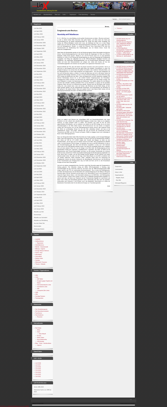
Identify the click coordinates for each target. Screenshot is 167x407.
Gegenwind (118, 166)
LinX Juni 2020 (38, 171)
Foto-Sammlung (83, 14)
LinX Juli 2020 (38, 168)
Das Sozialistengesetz (41, 309)
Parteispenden (39, 298)
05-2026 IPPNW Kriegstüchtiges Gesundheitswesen (121, 145)
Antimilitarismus (39, 245)
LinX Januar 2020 (39, 186)
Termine (93, 14)
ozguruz (39, 345)
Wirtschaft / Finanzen (41, 262)
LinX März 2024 (38, 80)
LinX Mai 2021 (38, 143)
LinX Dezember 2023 (40, 88)
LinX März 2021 (38, 148)
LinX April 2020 (38, 177)
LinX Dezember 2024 (40, 65)
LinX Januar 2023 (39, 105)
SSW (36, 292)
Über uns (57, 14)
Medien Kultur (39, 258)
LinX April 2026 (38, 31)
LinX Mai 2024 (38, 74)
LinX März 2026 (38, 34)
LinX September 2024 (40, 71)
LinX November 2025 (40, 45)
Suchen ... (115, 19)
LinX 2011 (38, 376)
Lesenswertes (119, 169)
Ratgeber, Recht (120, 177)
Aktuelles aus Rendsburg (41, 220)
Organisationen (119, 175)
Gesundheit (38, 256)
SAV (38, 288)
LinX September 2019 (40, 194)
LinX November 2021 (40, 131)
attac (36, 275)
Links (64, 14)
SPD (36, 294)
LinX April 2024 (38, 77)
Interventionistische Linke (44, 284)
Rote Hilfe (118, 180)
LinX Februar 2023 (39, 103)
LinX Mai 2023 (38, 94)
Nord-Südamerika (42, 339)
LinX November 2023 (40, 91)
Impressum (73, 14)
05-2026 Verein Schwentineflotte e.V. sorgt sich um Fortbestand (123, 129)
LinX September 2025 (40, 51)
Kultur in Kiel (118, 172)
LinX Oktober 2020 (39, 163)
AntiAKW (37, 239)
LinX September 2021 (40, 137)
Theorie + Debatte (40, 264)
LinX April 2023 (38, 97)
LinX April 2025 (38, 54)
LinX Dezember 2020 (40, 157)
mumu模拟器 (8, 406)
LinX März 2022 (38, 120)
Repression (40, 243)
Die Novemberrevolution (42, 311)
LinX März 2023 (38, 100)
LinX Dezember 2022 (40, 108)
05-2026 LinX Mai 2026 (122, 88)
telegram (19, 406)
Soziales (37, 260)
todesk (23, 406)
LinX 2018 (38, 363)
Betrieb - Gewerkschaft (41, 247)
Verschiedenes (39, 315)
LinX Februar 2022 (39, 123)
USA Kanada (40, 341)
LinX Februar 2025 (39, 60)
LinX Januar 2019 (39, 209)
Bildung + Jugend (40, 248)
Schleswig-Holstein (39, 229)
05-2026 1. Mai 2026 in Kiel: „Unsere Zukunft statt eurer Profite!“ (124, 85)
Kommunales (37, 226)
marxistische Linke (42, 286)
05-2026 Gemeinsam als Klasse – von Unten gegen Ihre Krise (123, 91)
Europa (39, 335)
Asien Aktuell (42, 333)
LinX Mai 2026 (38, 28)
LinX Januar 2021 (39, 154)
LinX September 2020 (40, 166)
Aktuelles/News (48, 14)
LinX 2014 (38, 370)
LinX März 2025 (38, 57)
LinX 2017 (38, 365)
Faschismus (38, 313)
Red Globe (38, 328)
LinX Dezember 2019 (40, 189)
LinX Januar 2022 (39, 125)
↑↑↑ (131, 399)
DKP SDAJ (40, 279)
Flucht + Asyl (38, 252)
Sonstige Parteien (40, 296)
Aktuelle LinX (37, 14)
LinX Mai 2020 (38, 174)
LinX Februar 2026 (39, 37)
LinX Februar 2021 (39, 151)
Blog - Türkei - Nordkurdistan (43, 343)
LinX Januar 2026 (39, 39)
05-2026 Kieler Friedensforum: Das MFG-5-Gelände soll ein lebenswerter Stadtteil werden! (124, 134)
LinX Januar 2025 (39, 62)
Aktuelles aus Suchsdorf (40, 217)
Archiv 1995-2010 (39, 387)
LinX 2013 (38, 372)
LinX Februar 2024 (39, 82)
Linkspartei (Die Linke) (43, 290)
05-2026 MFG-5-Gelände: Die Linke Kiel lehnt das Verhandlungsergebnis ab (124, 122)
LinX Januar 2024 (39, 85)
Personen (39, 317)
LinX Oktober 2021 (39, 134)
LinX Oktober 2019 (39, 191)
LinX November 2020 (40, 160)
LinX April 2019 (38, 200)
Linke (36, 277)
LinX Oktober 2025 (39, 48)
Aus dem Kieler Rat (39, 223)
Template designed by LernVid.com (127, 403)
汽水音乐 (2, 406)
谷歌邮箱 (14, 406)
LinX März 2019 (38, 203)
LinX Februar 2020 (39, 183)
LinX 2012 (38, 374)
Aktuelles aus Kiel (39, 211)
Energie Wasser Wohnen (42, 250)
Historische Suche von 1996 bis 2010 (42, 390)
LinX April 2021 (38, 146)
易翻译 (27, 406)
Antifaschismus (39, 241)
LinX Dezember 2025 (40, 42)
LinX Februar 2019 (39, 206)
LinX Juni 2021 (38, 140)
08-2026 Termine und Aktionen (124, 66)
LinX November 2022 (40, 111)
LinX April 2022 (38, 117)
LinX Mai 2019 (38, 197)
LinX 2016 (38, 367)
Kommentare (37, 214)
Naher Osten (40, 337)
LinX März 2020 (38, 180)
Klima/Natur (38, 254)
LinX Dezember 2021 (40, 128)
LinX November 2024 (40, 68)
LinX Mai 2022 (38, 114)
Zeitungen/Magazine (120, 183)
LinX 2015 (38, 368)
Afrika (38, 330)
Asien (38, 331)
